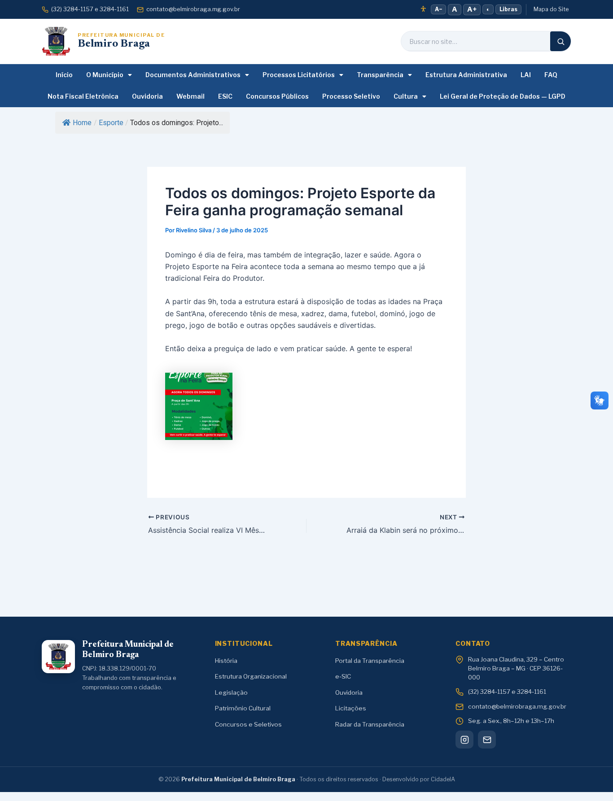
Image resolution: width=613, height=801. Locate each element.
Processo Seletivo (351, 96)
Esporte (111, 122)
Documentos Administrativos (193, 74)
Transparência (380, 74)
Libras (508, 9)
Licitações (350, 708)
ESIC (225, 96)
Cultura (406, 96)
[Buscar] (560, 41)
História (226, 660)
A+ (472, 9)
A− (438, 9)
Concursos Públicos (277, 96)
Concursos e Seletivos (248, 724)
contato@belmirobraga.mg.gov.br (193, 9)
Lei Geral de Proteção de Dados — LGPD (502, 96)
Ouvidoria (147, 96)
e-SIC (343, 676)
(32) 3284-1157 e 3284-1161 (90, 9)
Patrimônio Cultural (243, 708)
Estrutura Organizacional (251, 676)
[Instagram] (464, 740)
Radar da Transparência (369, 724)
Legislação (231, 692)
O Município (104, 74)
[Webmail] (487, 740)
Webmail (190, 96)
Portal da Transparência (369, 660)
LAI (526, 74)
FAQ (550, 74)
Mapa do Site (551, 9)
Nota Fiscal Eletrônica (83, 96)
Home (82, 122)
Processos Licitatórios (299, 74)
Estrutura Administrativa (466, 74)
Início (64, 74)
